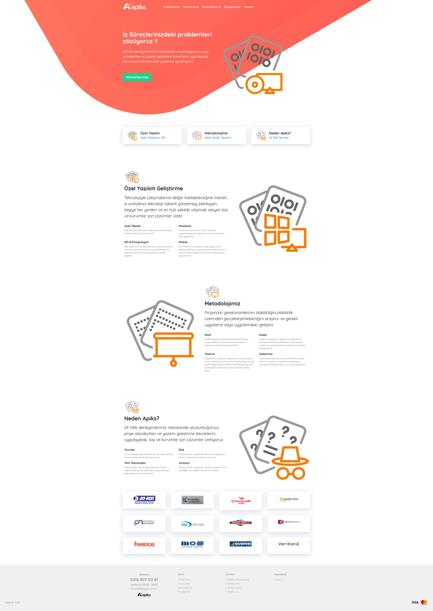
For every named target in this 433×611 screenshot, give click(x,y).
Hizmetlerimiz (211, 7)
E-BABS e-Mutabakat (237, 579)
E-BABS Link (232, 591)
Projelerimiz (232, 7)
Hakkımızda (171, 7)
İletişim (249, 7)
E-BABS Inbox (233, 583)
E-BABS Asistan (234, 587)
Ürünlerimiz (191, 7)
